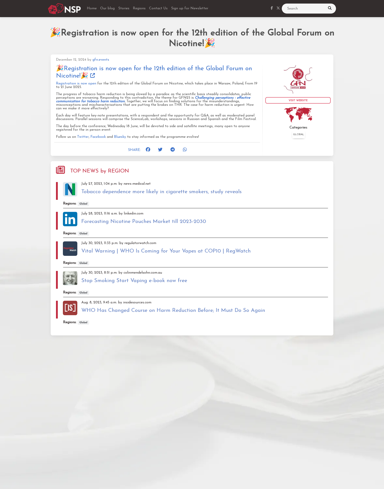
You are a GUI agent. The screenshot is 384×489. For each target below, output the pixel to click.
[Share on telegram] (174, 150)
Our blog (107, 8)
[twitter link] (278, 8)
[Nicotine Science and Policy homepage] (65, 8)
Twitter (83, 137)
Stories (123, 8)
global (298, 134)
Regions (139, 8)
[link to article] (298, 79)
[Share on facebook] (149, 150)
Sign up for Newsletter (189, 8)
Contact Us (158, 8)
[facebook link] (272, 8)
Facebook (98, 137)
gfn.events (100, 60)
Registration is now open (76, 83)
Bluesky (120, 137)
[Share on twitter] (161, 150)
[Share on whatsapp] (186, 150)
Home (92, 8)
